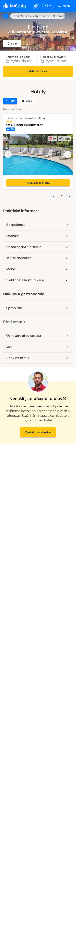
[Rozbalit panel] (67, 225)
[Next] (69, 196)
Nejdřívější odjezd (17, 56)
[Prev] (53, 196)
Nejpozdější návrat (52, 56)
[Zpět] (6, 16)
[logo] (14, 6)
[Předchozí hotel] (8, 154)
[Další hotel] (67, 154)
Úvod (15, 15)
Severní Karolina (63, 15)
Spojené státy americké (36, 15)
